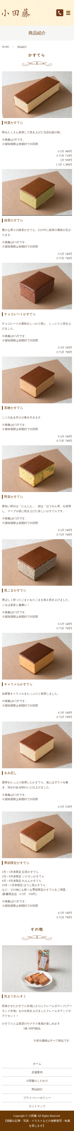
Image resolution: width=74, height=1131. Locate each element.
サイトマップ (37, 1106)
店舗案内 (37, 1072)
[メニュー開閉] (68, 13)
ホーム (37, 1063)
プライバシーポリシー (37, 1097)
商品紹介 (37, 1089)
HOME (5, 47)
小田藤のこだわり (37, 1080)
